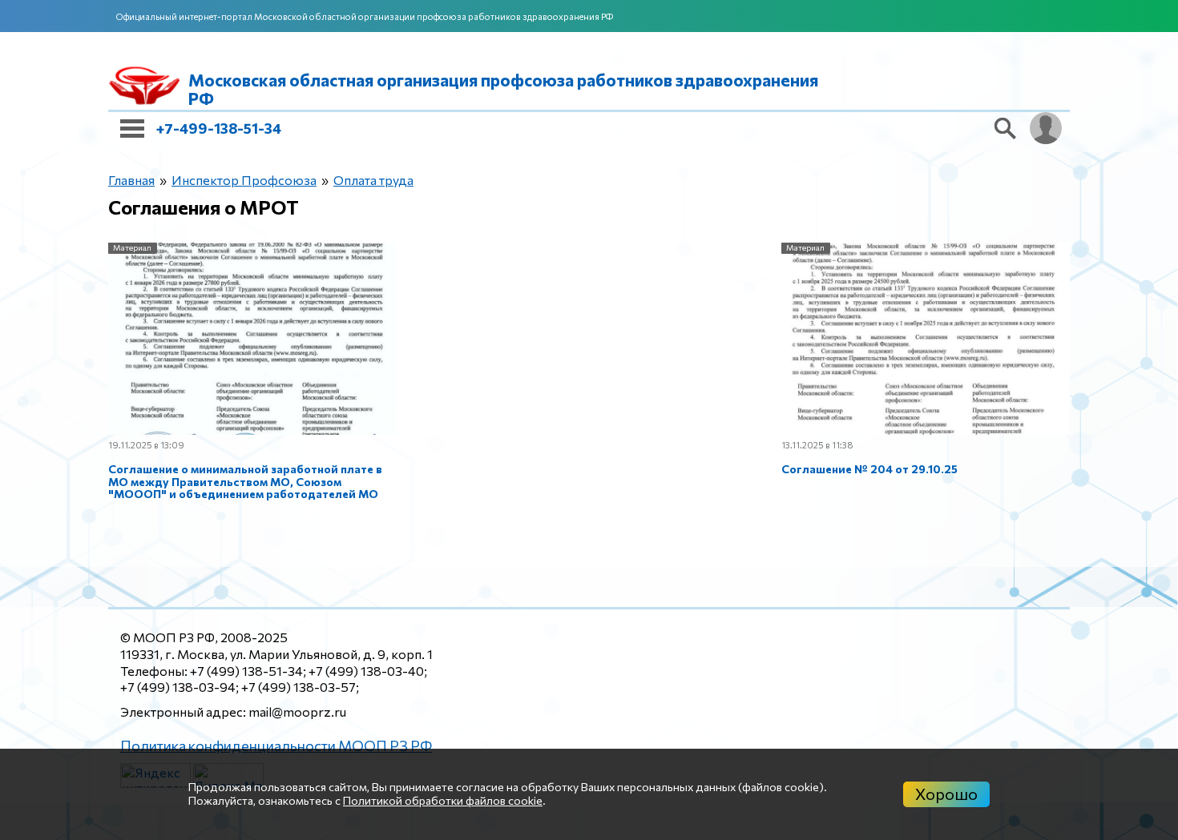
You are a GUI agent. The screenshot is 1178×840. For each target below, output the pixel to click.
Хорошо (946, 793)
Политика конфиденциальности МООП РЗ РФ (260, 636)
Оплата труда (341, 180)
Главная (128, 180)
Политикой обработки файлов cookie (443, 800)
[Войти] (1046, 128)
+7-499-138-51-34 (218, 128)
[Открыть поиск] (1006, 128)
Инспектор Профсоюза (226, 180)
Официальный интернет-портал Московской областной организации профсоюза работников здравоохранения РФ (364, 16)
